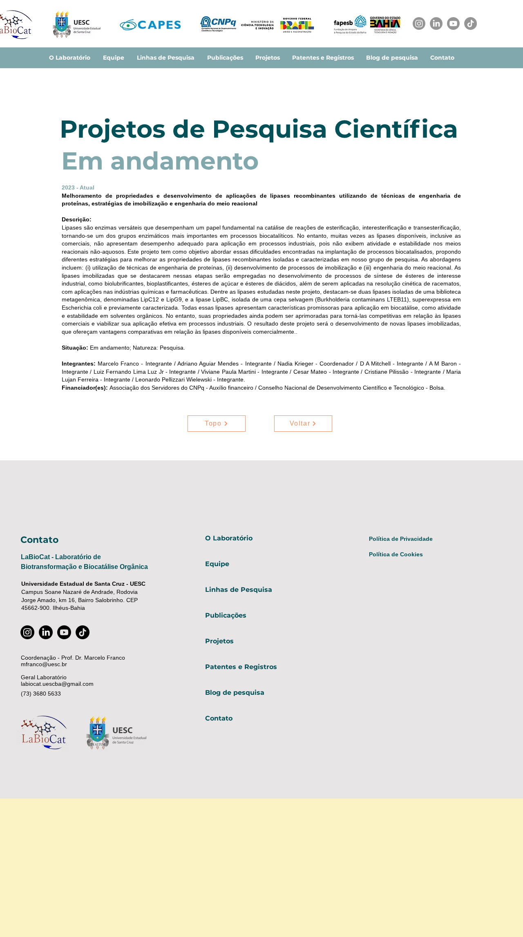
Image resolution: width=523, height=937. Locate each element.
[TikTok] (470, 23)
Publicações (225, 615)
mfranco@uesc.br (44, 664)
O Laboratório (229, 538)
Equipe (217, 564)
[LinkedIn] (436, 23)
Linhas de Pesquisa (238, 589)
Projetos (219, 641)
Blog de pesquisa (234, 692)
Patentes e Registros (241, 667)
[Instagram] (419, 23)
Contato (218, 718)
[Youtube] (453, 23)
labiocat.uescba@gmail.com (57, 683)
